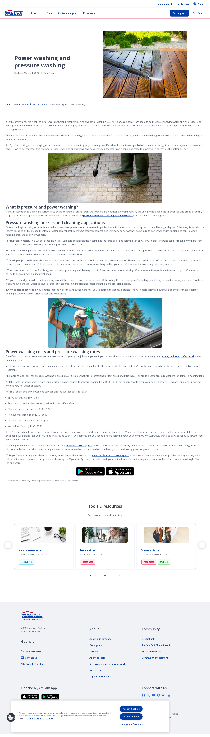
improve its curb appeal (79, 445)
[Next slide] (202, 545)
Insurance (36, 13)
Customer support (68, 13)
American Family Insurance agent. (110, 455)
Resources (89, 13)
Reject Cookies (131, 716)
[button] (11, 717)
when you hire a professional (178, 356)
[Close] (163, 707)
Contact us (183, 4)
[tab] (90, 575)
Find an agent (164, 4)
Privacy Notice (46, 718)
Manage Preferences (131, 724)
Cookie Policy (33, 718)
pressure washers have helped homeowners (108, 215)
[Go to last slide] (8, 545)
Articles (31, 104)
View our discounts (152, 550)
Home (8, 104)
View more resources (30, 550)
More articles (87, 550)
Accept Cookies (131, 708)
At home (42, 104)
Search (201, 13)
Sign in (201, 4)
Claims (50, 13)
